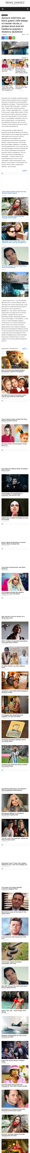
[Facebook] (3, 37)
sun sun (5, 34)
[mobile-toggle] (2, 9)
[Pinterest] (10, 37)
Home (3, 12)
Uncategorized (9, 12)
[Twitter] (6, 37)
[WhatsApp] (13, 37)
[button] (28, 9)
